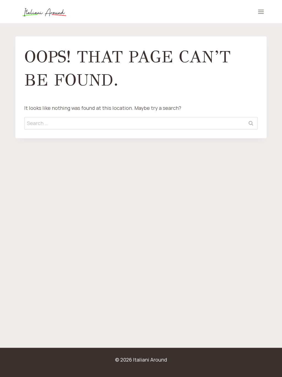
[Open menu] (261, 12)
